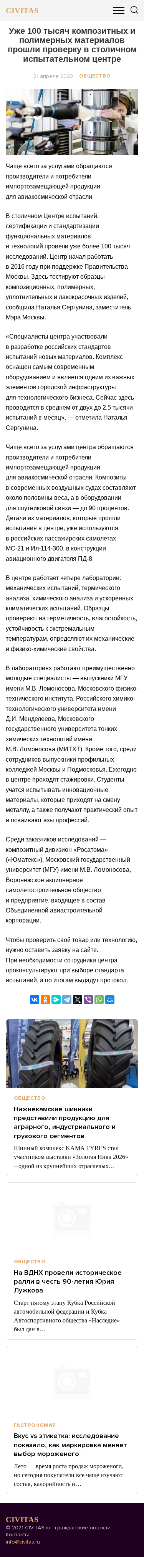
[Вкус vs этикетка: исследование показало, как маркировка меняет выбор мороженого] (72, 1380)
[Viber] (88, 999)
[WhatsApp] (99, 999)
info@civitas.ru (23, 1542)
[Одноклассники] (45, 999)
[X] (77, 999)
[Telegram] (66, 999)
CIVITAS (22, 10)
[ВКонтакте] (34, 999)
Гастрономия (35, 1425)
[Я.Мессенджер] (56, 999)
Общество (95, 76)
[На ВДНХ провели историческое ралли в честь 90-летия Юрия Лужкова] (72, 1217)
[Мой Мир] (109, 999)
